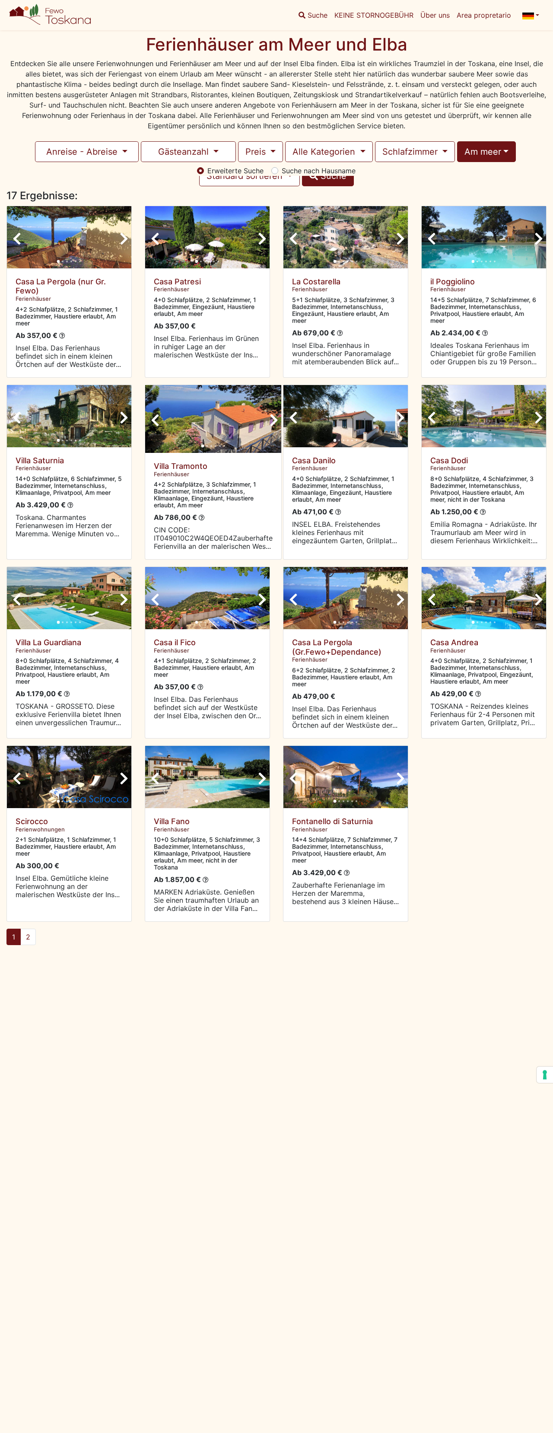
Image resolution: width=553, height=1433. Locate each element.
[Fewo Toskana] (65, 15)
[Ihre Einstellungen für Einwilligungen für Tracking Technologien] (545, 1075)
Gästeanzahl (184, 151)
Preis (256, 151)
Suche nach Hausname (319, 170)
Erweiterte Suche (235, 170)
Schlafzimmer (411, 151)
